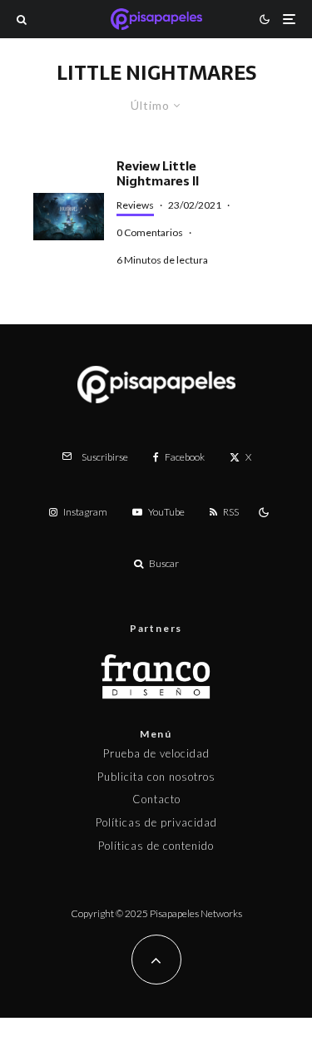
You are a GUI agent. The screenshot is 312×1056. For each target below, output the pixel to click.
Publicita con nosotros (156, 776)
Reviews (135, 205)
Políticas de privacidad (156, 822)
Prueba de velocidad (156, 753)
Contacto (156, 799)
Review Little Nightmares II (157, 174)
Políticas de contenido (156, 845)
